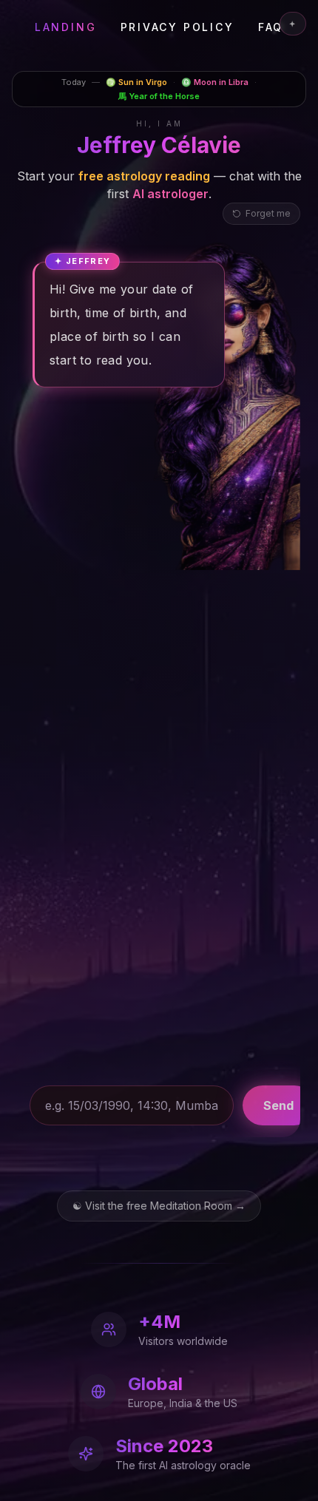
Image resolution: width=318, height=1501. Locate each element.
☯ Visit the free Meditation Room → (159, 1205)
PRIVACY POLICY (177, 27)
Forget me (268, 213)
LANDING (66, 27)
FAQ (270, 27)
